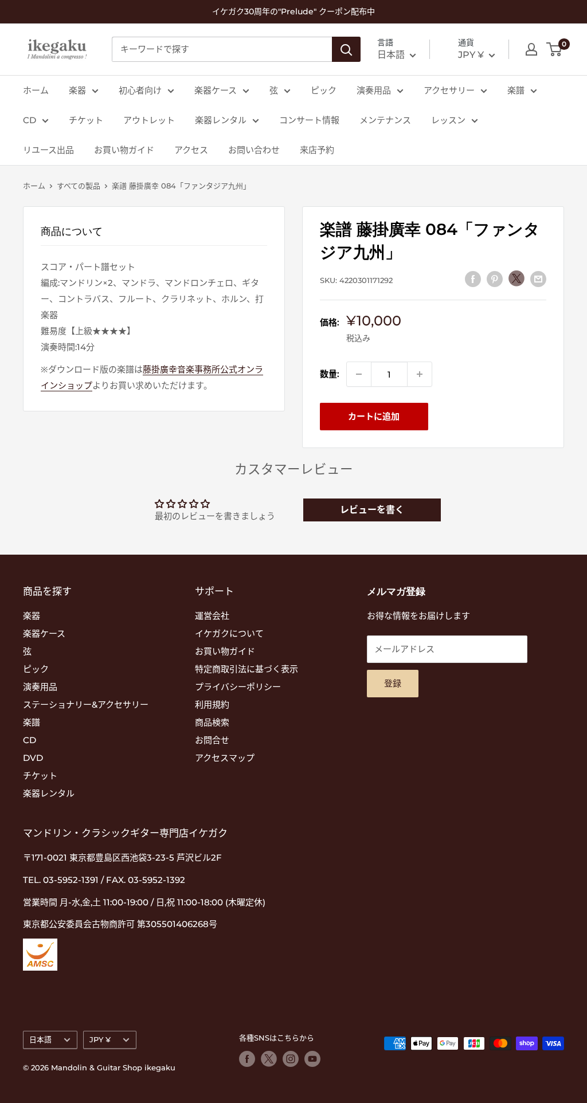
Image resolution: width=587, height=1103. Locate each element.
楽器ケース (215, 90)
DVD (33, 757)
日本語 (40, 1039)
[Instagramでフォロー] (291, 1059)
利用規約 (212, 704)
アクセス (191, 149)
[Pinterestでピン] (495, 278)
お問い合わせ (254, 149)
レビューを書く (372, 509)
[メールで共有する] (538, 278)
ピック (323, 90)
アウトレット (149, 120)
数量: (329, 373)
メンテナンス (385, 120)
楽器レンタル (220, 120)
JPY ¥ (100, 1039)
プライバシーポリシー (238, 686)
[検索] (346, 49)
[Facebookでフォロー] (247, 1059)
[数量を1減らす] (359, 374)
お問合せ (212, 740)
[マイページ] (531, 49)
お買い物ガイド (124, 149)
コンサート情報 (309, 120)
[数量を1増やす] (420, 374)
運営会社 (212, 615)
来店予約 (317, 149)
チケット (86, 120)
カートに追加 (374, 416)
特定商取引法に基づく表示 (246, 669)
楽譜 (516, 90)
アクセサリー (449, 90)
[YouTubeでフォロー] (312, 1059)
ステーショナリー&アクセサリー (85, 704)
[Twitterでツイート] (516, 278)
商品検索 (212, 722)
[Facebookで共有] (473, 278)
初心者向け (140, 90)
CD (29, 120)
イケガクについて (229, 633)
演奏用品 (374, 90)
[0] (554, 49)
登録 (392, 683)
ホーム (36, 90)
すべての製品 (78, 185)
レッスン (448, 120)
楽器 (77, 90)
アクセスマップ (225, 757)
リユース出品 (48, 149)
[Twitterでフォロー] (269, 1059)
